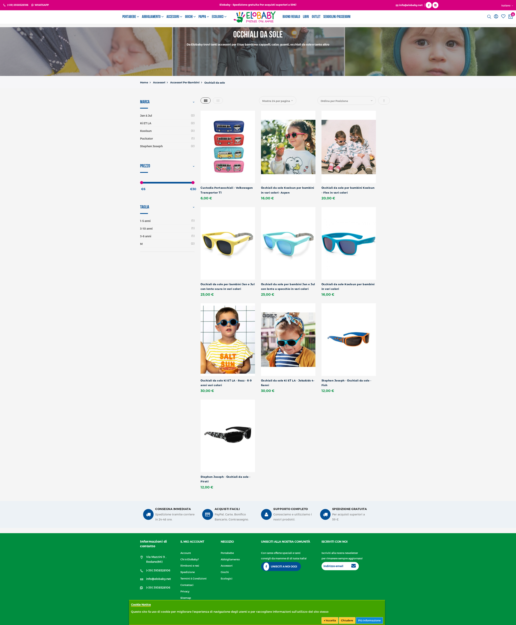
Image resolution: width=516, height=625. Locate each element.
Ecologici (226, 578)
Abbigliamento (230, 559)
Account (185, 552)
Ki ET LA (145, 123)
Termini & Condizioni (193, 578)
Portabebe (227, 552)
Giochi (225, 571)
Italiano (506, 5)
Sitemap (185, 597)
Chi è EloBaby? (189, 559)
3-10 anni (146, 228)
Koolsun (146, 131)
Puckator (146, 138)
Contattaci (187, 584)
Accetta (331, 620)
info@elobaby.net (158, 578)
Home (144, 82)
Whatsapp (41, 4)
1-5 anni (145, 221)
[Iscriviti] (353, 566)
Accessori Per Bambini (185, 82)
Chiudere (347, 620)
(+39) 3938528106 (17, 4)
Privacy (184, 591)
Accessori (159, 82)
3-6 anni (145, 236)
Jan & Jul (146, 115)
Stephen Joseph (151, 146)
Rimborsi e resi (189, 565)
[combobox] (484, 17)
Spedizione (187, 571)
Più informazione (369, 620)
